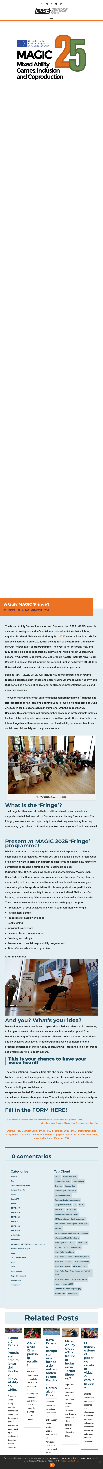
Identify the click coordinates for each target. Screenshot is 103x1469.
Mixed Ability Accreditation (64, 1252)
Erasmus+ (58, 1186)
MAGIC (69, 1134)
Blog (33, 610)
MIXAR (13, 1253)
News (46, 610)
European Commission (63, 1205)
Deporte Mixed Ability (62, 1181)
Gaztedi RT (15, 1199)
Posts (13, 1267)
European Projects (18, 1190)
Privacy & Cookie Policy (69, 1461)
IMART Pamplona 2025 (58, 1131)
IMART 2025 (15, 1226)
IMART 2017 (15, 1208)
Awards (14, 1176)
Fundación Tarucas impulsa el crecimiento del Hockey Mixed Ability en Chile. (13, 1363)
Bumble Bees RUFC (70, 1176)
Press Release (16, 1271)
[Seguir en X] (51, 4)
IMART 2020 (15, 1217)
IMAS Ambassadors (78, 1219)
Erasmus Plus (13, 1131)
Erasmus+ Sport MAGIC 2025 (65, 1191)
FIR (75, 1205)
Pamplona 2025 (61, 1138)
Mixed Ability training (79, 1279)
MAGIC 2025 (82, 1243)
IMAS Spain (83, 1224)
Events (13, 1194)
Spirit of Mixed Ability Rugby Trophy (68, 1289)
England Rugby (78, 1181)
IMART (39, 610)
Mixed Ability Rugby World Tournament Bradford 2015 (72, 1273)
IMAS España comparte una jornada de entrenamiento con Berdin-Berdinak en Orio (51, 1367)
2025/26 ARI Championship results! (32, 1354)
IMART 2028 (15, 1231)
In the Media (15, 1235)
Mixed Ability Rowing (62, 1266)
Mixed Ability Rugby (43, 1138)
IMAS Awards (60, 1224)
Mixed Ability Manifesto (63, 1262)
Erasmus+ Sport (29, 1131)
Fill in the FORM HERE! (36, 1110)
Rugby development (18, 1276)
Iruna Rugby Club (61, 1243)
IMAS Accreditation (62, 1219)
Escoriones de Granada (63, 1195)
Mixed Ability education (85, 1134)
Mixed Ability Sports (18, 1258)
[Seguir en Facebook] (42, 4)
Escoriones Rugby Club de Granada (67, 1200)
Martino (11, 610)
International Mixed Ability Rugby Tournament (28, 1244)
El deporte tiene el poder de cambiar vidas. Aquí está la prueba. (89, 1365)
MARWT (58, 1247)
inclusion (58, 1228)
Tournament (15, 1285)
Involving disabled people (20, 1249)
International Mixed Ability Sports (48, 1134)
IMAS (73, 1131)
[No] (99, 1462)
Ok (52, 1465)
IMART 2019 (15, 1213)
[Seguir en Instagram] (47, 4)
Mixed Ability (76, 1247)
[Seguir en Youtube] (56, 4)
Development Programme (20, 1185)
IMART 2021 (15, 1222)
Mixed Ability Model (82, 1262)
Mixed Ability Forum (81, 1257)
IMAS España (72, 1224)
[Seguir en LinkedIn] (61, 4)
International (15, 1240)
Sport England (16, 1280)
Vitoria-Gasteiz (73, 1293)
